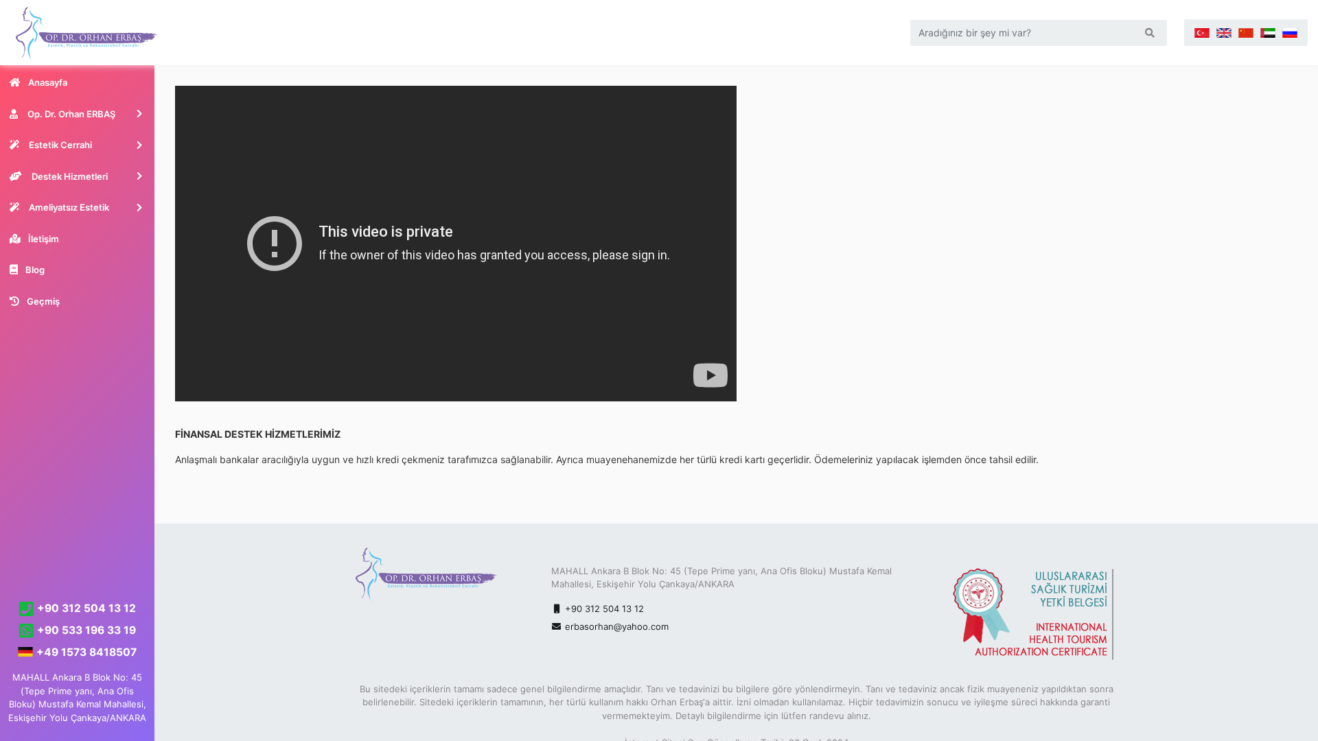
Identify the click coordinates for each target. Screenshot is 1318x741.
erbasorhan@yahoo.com (617, 626)
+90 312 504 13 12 (603, 608)
